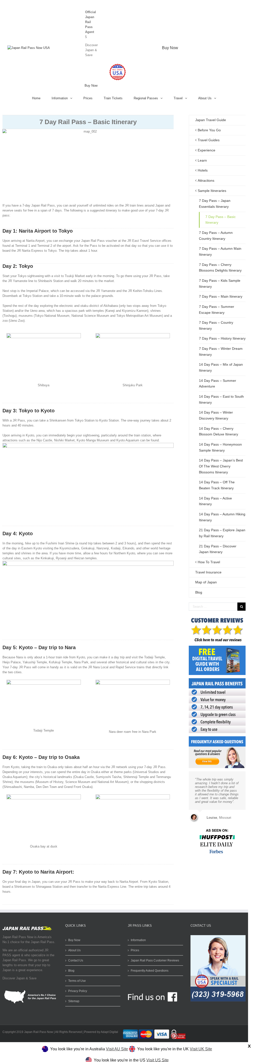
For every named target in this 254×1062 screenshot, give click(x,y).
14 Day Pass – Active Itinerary (215, 501)
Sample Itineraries (212, 191)
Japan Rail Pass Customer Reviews (155, 960)
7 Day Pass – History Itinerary (222, 338)
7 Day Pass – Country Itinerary (216, 325)
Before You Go (209, 130)
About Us (74, 950)
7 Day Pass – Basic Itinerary (220, 220)
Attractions (206, 180)
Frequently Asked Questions (149, 970)
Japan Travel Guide (210, 120)
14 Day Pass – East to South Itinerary (221, 399)
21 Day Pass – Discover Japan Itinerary (217, 549)
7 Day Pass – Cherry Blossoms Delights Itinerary (220, 268)
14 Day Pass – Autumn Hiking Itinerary (222, 517)
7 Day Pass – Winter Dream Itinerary (221, 351)
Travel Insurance (208, 572)
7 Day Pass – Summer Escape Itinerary (216, 310)
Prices (135, 950)
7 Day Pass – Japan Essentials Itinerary (214, 204)
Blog (198, 592)
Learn (202, 160)
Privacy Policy (77, 991)
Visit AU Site (117, 1049)
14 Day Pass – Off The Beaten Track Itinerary (217, 485)
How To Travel (209, 562)
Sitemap (73, 1001)
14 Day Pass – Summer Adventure (217, 384)
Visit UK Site (201, 1049)
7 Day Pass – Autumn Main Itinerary (220, 251)
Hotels (203, 170)
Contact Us (75, 960)
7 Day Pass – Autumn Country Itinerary (216, 236)
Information (138, 940)
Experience (206, 150)
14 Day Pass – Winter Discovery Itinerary (216, 415)
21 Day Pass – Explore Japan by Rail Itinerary (222, 533)
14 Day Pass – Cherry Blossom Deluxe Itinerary (218, 431)
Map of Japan (206, 582)
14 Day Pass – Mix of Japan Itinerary (221, 367)
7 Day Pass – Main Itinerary (220, 296)
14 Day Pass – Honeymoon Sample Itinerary (220, 447)
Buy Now (91, 85)
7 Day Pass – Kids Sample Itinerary (219, 283)
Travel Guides (209, 140)
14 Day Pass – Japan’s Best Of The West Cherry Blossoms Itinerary (221, 466)
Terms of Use (77, 981)
